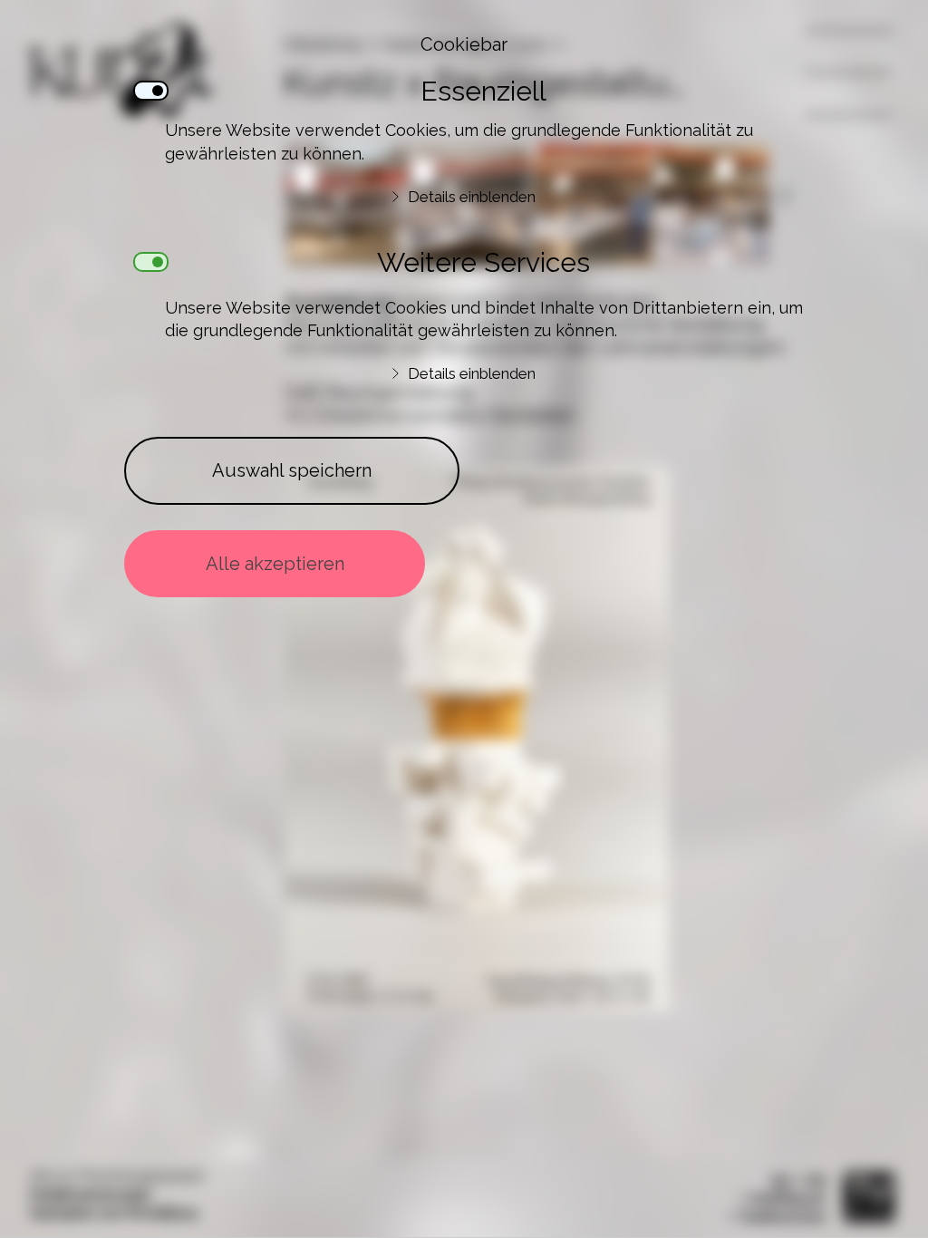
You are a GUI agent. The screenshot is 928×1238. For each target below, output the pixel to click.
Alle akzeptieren (275, 564)
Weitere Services (483, 262)
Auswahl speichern (292, 470)
